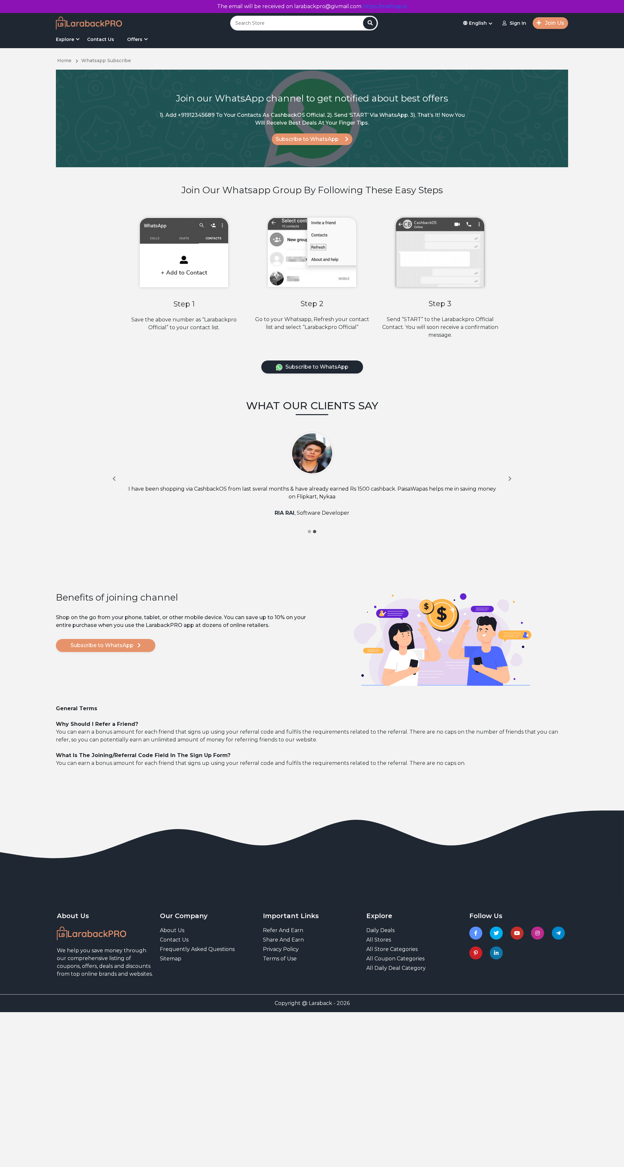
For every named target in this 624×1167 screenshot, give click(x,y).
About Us (172, 930)
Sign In (518, 23)
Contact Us (100, 39)
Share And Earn (283, 940)
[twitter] (497, 933)
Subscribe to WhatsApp (308, 139)
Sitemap (170, 959)
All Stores (378, 940)
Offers (134, 39)
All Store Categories (392, 949)
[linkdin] (497, 952)
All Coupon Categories (395, 959)
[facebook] (477, 933)
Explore (65, 39)
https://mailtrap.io (385, 6)
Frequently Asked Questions (197, 949)
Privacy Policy (281, 949)
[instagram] (538, 933)
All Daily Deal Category (396, 968)
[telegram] (559, 933)
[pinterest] (477, 952)
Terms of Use (280, 959)
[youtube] (518, 933)
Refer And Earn (283, 930)
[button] (114, 478)
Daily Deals (380, 930)
